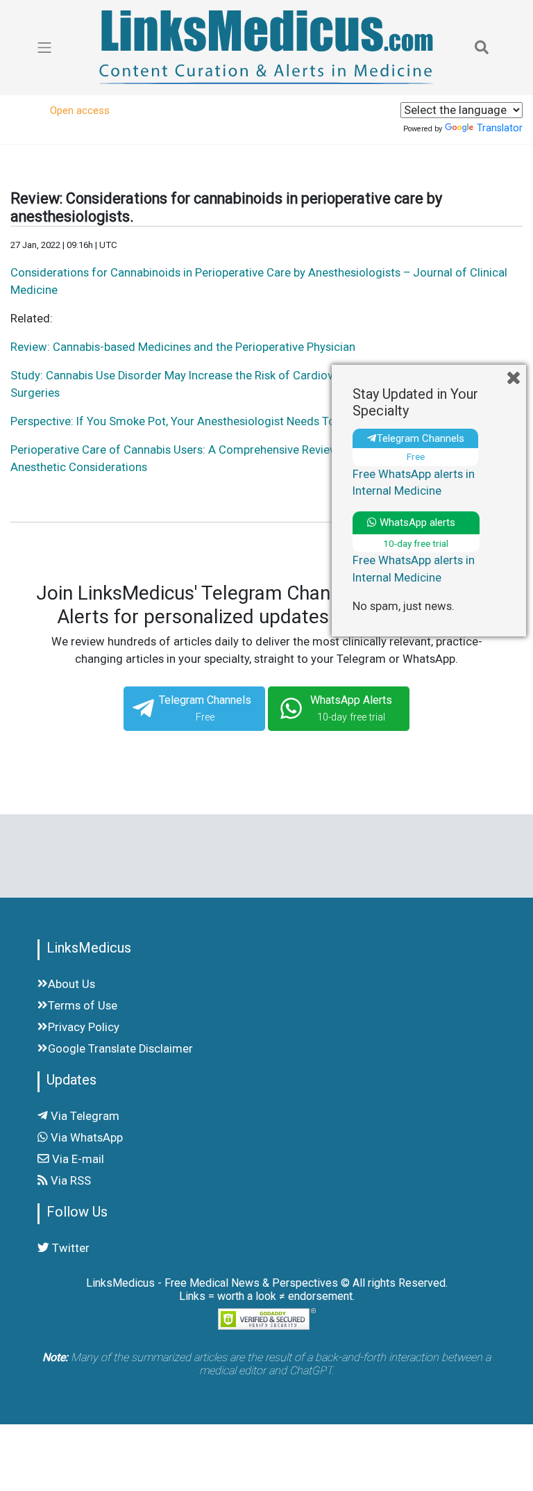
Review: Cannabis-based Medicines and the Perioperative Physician (182, 347)
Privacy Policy (83, 1027)
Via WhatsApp (85, 1137)
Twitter (69, 1248)
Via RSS (69, 1180)
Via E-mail (76, 1159)
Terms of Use (82, 1005)
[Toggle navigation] (481, 47)
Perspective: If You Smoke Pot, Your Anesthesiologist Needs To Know (188, 421)
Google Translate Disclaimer (120, 1048)
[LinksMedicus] (266, 47)
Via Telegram (83, 1116)
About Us (71, 984)
